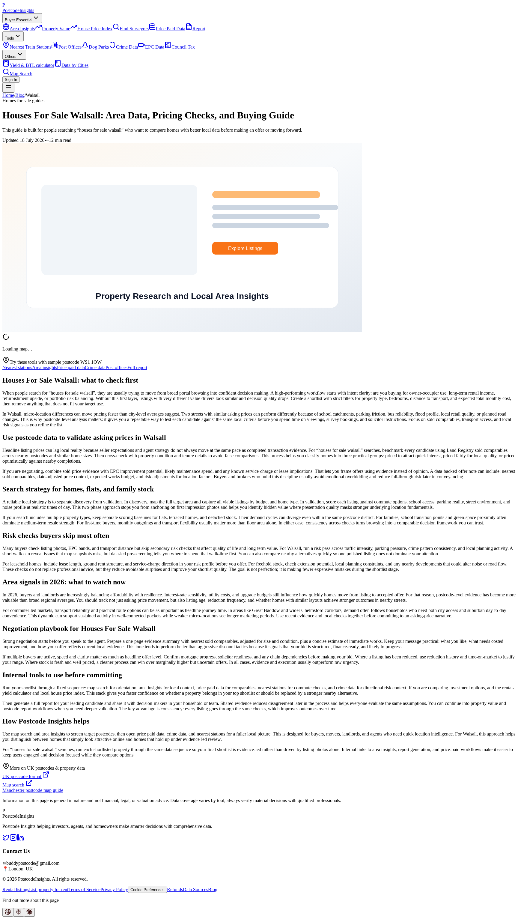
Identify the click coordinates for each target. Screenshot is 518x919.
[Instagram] (13, 839)
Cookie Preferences (147, 890)
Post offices (116, 367)
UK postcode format (22, 776)
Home (8, 95)
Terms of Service (84, 889)
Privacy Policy (114, 889)
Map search (13, 784)
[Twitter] (6, 839)
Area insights (44, 367)
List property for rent (48, 889)
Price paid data (71, 367)
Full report (137, 367)
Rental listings (15, 889)
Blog (20, 95)
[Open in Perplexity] (18, 912)
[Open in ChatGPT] (7, 912)
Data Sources (195, 889)
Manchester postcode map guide (32, 790)
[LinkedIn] (20, 839)
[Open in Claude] (29, 912)
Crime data (95, 367)
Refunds (175, 889)
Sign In (11, 79)
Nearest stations (17, 367)
